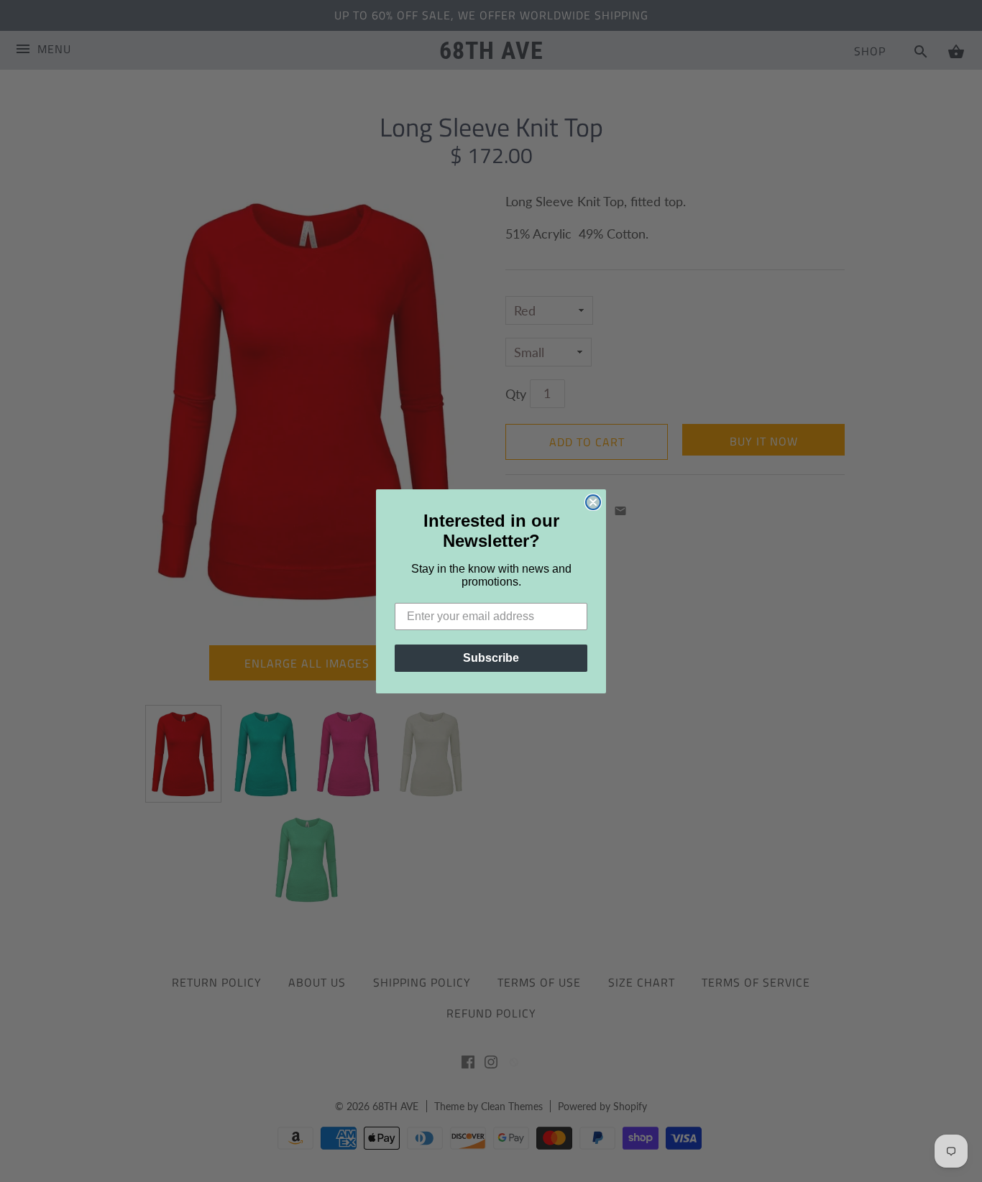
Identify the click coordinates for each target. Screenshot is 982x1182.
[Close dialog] (593, 502)
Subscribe (491, 658)
